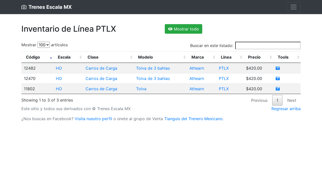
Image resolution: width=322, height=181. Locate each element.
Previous (259, 100)
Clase (93, 57)
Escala (64, 57)
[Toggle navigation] (294, 7)
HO (59, 68)
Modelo (145, 57)
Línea (226, 57)
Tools (283, 57)
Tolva (141, 88)
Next (291, 100)
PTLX (224, 68)
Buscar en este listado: (211, 45)
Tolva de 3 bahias (153, 68)
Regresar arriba (286, 108)
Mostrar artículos (44, 44)
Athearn (196, 68)
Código (33, 57)
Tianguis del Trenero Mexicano (193, 118)
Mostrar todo (186, 28)
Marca (197, 57)
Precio (254, 57)
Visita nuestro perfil (93, 118)
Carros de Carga (101, 68)
